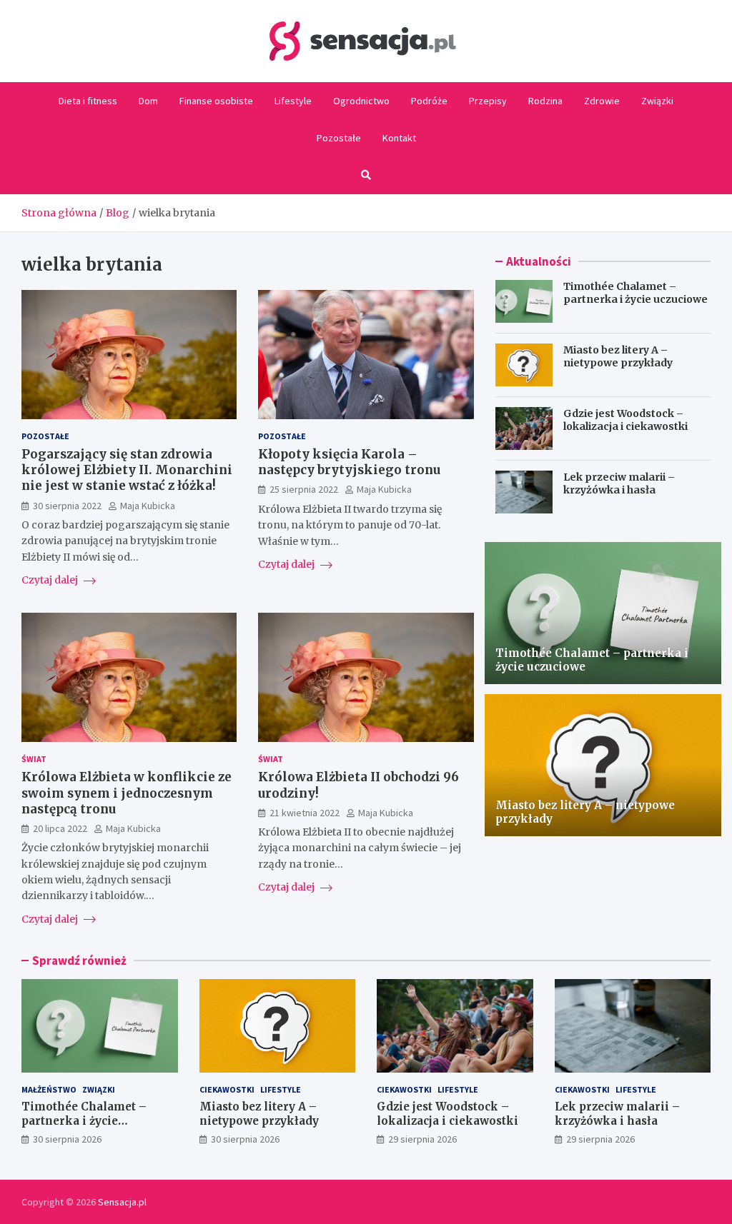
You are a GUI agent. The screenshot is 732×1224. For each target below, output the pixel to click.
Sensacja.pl (122, 1201)
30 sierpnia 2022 (67, 505)
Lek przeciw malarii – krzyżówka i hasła (619, 483)
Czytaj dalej (50, 579)
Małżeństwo (48, 1089)
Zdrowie (602, 100)
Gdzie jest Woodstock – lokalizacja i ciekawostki (625, 420)
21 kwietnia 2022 (304, 812)
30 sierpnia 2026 (67, 1139)
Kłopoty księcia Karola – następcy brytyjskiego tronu (349, 462)
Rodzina (545, 100)
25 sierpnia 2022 (303, 489)
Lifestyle (293, 100)
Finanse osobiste (216, 100)
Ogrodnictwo (361, 100)
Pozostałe (339, 137)
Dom (148, 100)
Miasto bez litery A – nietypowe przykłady (618, 356)
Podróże (429, 100)
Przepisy (488, 100)
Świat (33, 758)
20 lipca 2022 (60, 828)
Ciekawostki (226, 1089)
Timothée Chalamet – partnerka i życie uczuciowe (635, 293)
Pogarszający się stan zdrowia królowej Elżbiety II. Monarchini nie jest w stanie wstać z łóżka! (126, 469)
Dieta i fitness (88, 100)
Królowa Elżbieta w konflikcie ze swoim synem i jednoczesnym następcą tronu (126, 792)
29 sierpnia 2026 (422, 1139)
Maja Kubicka (147, 505)
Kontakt (399, 137)
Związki (657, 100)
